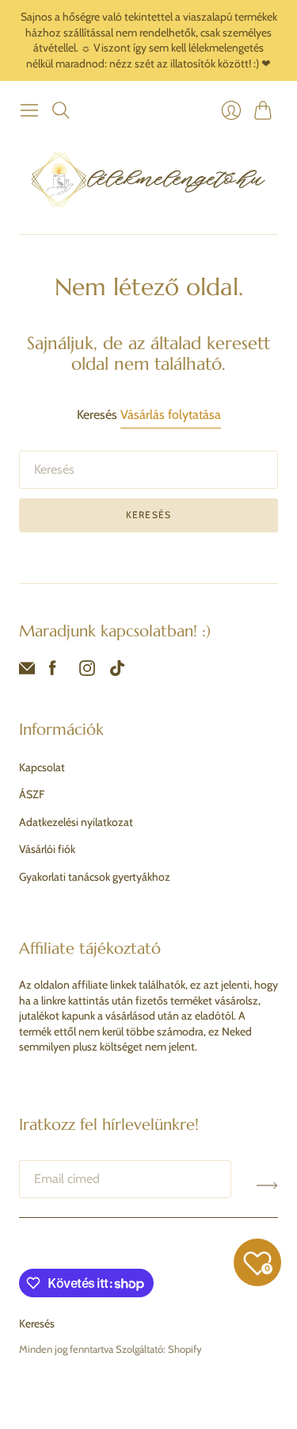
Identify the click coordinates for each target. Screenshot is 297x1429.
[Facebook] (52, 671)
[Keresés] (61, 110)
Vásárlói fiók (47, 849)
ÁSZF (31, 794)
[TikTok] (117, 671)
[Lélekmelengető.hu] (149, 179)
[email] (27, 671)
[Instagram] (87, 671)
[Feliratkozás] (267, 1185)
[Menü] (29, 110)
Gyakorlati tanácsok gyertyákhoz (94, 877)
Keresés (148, 515)
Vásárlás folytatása (170, 414)
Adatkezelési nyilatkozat (76, 822)
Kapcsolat (42, 767)
